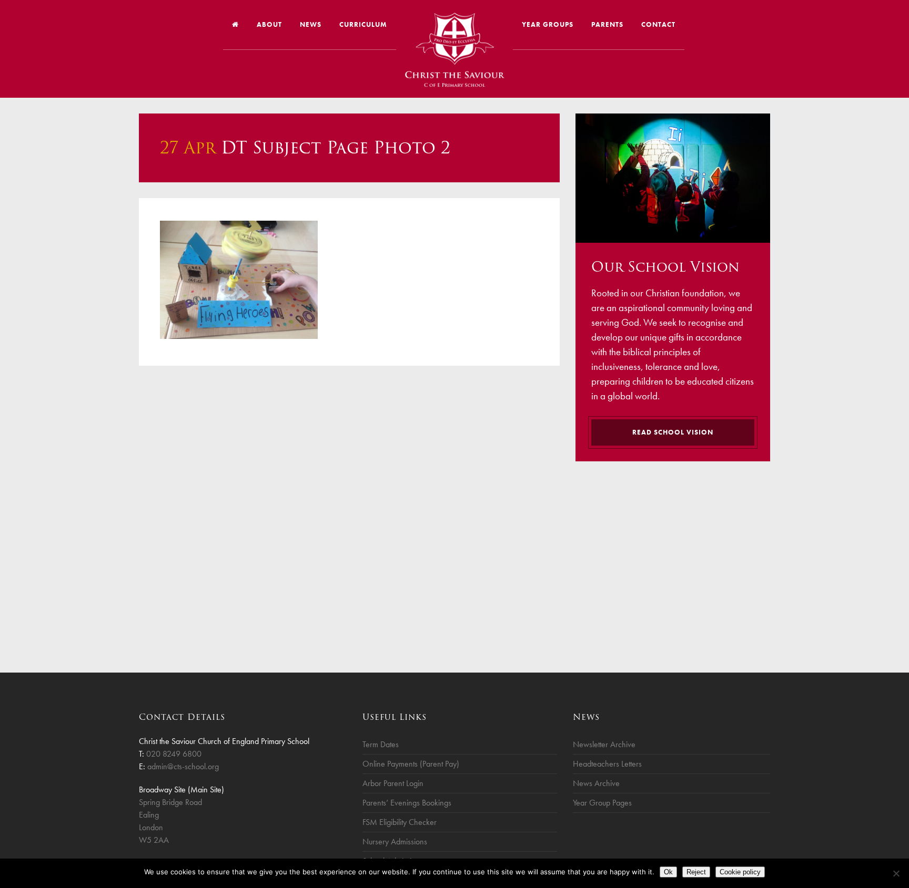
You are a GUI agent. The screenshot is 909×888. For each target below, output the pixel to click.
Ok (668, 872)
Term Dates (380, 744)
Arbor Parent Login (392, 783)
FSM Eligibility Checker (399, 822)
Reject (696, 872)
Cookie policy (740, 872)
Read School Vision (672, 432)
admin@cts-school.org (183, 766)
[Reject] (896, 873)
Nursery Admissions (394, 841)
